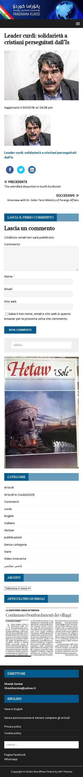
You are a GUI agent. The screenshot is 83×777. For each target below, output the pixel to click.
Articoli (9, 487)
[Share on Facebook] (10, 172)
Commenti (11, 501)
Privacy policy (12, 727)
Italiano (9, 523)
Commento (12, 244)
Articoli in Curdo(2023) (19, 494)
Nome (8, 276)
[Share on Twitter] (21, 172)
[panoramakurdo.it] (41, 17)
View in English (13, 709)
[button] (77, 23)
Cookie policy (12, 733)
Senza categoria (15, 544)
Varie (7, 551)
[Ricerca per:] (41, 345)
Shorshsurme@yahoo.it (20, 688)
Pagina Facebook (15, 754)
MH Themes (65, 772)
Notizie (9, 530)
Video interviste (15, 558)
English (9, 516)
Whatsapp (10, 759)
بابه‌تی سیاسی (13, 566)
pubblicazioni (13, 537)
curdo (8, 509)
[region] (41, 413)
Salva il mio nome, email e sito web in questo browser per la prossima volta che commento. (37, 316)
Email (8, 289)
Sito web (10, 301)
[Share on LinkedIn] (32, 172)
